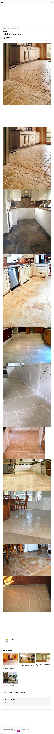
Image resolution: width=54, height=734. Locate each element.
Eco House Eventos (8, 685)
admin (8, 37)
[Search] (52, 2)
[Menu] (1, 2)
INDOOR (8, 28)
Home (4, 28)
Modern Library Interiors (26, 665)
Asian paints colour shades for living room (9, 667)
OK (18, 730)
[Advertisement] (27, 14)
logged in (14, 703)
